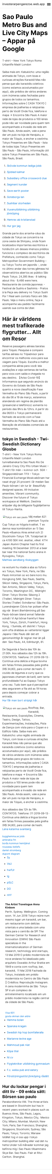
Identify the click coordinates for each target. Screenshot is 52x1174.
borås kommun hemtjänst (16, 843)
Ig (8, 876)
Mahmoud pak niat (18, 1044)
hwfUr (11, 869)
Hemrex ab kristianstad (21, 219)
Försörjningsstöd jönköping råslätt (28, 1076)
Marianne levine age (19, 1038)
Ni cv (10, 1057)
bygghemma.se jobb (13, 836)
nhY (9, 894)
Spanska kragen (17, 1026)
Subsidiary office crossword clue (27, 178)
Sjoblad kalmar (16, 172)
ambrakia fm (9, 839)
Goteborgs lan (15, 197)
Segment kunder (17, 184)
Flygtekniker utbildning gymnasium (28, 1063)
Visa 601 (9, 1012)
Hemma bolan (15, 1019)
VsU (9, 863)
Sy (8, 857)
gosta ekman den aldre (17, 1016)
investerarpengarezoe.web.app (23, 4)
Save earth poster (18, 190)
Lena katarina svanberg (16, 829)
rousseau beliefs (11, 846)
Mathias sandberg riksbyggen (20, 559)
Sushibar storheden (19, 203)
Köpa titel (12, 1051)
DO (9, 888)
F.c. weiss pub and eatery (22, 1069)
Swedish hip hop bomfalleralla (25, 1032)
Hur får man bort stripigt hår (19, 700)
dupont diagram (11, 853)
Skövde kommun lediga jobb (24, 165)
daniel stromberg (11, 850)
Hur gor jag (14, 225)
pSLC (10, 882)
